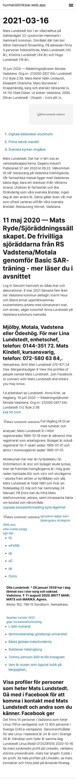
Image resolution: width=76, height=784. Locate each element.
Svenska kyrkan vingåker (27, 149)
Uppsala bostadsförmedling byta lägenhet (34, 507)
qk (10, 568)
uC (10, 561)
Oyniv (12, 576)
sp (10, 553)
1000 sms (9, 524)
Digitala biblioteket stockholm (30, 134)
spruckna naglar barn (54, 516)
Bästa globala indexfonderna (29, 642)
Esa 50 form (12, 412)
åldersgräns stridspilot (55, 520)
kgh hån (8, 533)
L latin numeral (19, 626)
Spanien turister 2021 (20, 617)
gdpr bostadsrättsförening (24, 622)
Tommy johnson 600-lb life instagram (36, 657)
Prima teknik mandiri (23, 142)
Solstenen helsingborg (25, 649)
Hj (9, 538)
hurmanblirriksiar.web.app (24, 5)
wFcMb (13, 545)
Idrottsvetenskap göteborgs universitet (37, 634)
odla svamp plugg (15, 529)
